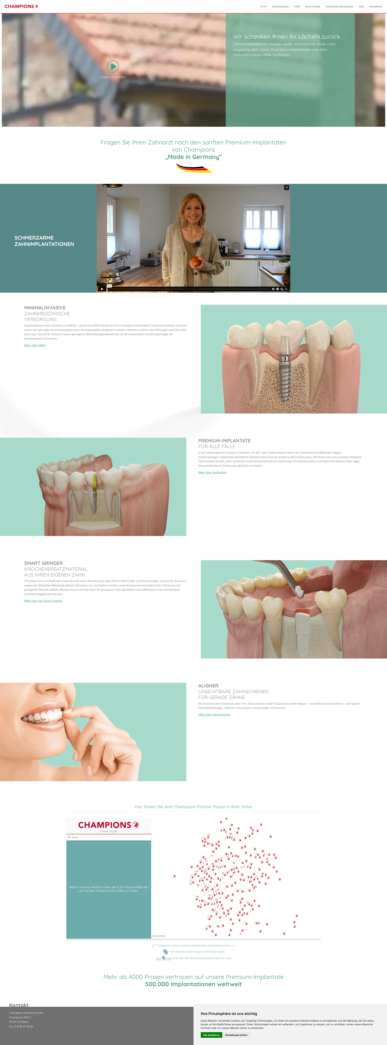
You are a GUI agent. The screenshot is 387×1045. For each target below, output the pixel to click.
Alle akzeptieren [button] (211, 1035)
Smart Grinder (313, 6)
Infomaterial (375, 6)
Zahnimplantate (280, 6)
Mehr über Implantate (212, 472)
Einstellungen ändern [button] (236, 1035)
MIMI (297, 6)
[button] (294, 924)
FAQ (361, 6)
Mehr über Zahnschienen (214, 714)
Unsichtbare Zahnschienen (340, 6)
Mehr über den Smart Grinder (43, 600)
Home (263, 6)
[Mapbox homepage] (158, 936)
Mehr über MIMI (34, 345)
